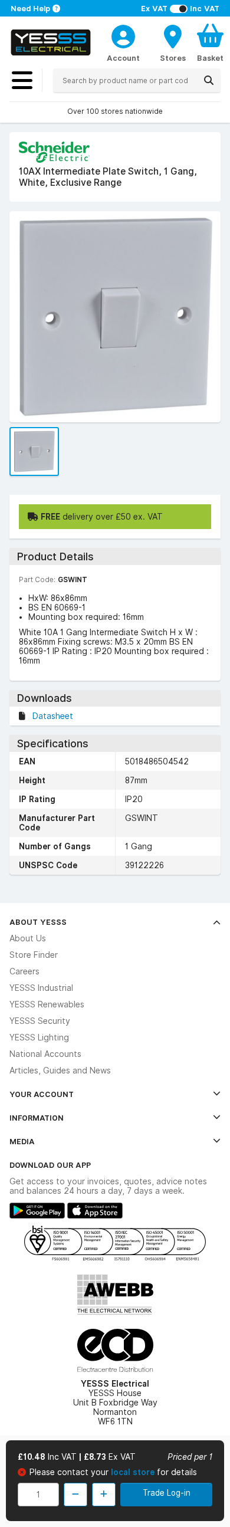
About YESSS (38, 922)
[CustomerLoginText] (123, 34)
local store (134, 1472)
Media (22, 1141)
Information (36, 1117)
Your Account (41, 1094)
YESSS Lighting (39, 1037)
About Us (27, 938)
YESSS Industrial (41, 988)
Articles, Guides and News (60, 1070)
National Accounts (45, 1054)
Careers (24, 971)
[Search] (209, 80)
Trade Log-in (166, 1493)
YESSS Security (39, 1021)
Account (123, 58)
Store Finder (33, 955)
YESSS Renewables (46, 1004)
